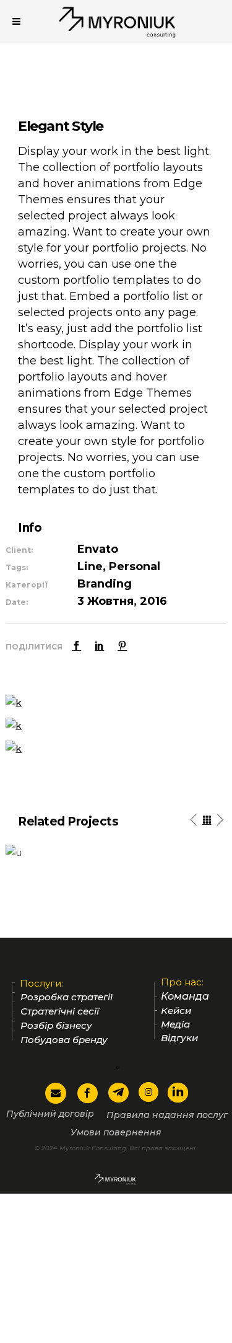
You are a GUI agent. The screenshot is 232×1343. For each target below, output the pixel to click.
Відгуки (179, 1038)
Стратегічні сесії (59, 1011)
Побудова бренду (64, 1039)
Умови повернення (116, 1132)
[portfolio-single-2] (14, 725)
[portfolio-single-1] (14, 748)
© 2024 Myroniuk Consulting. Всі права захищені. (116, 1148)
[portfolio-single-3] (14, 702)
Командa (185, 996)
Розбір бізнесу (56, 1025)
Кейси (176, 1010)
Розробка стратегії (66, 997)
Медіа (175, 1024)
